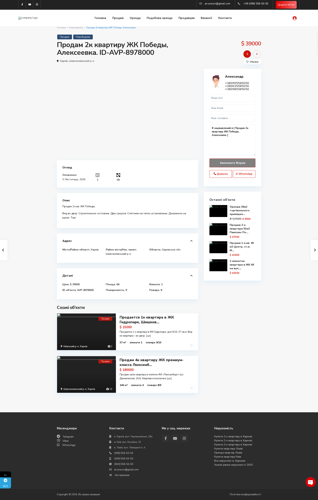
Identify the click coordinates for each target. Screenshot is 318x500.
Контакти (225, 18)
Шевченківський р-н (81, 61)
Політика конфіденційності (245, 494)
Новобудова (76, 27)
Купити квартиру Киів (227, 456)
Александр (234, 76)
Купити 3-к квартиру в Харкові (233, 444)
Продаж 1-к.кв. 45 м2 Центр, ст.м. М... (242, 246)
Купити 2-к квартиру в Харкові (233, 440)
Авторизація (121, 475)
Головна (100, 18)
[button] (195, 72)
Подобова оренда (159, 18)
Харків (64, 61)
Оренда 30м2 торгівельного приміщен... (240, 210)
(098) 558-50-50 (123, 453)
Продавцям (187, 18)
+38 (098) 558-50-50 (255, 3)
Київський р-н (71, 346)
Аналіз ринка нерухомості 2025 (233, 465)
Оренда (135, 18)
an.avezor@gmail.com (217, 3)
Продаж (118, 18)
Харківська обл (171, 249)
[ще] (148, 335)
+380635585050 (237, 86)
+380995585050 (237, 83)
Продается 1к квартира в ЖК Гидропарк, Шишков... (147, 320)
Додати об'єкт (286, 4)
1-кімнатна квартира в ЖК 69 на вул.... (242, 264)
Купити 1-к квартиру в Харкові (233, 436)
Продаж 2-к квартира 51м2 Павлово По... (240, 228)
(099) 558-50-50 (123, 458)
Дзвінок (222, 174)
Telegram (68, 436)
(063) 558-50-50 (123, 464)
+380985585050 (237, 89)
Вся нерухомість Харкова (229, 460)
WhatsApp (245, 174)
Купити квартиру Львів (228, 448)
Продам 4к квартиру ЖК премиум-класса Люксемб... (151, 362)
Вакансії (206, 18)
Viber (66, 441)
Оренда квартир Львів (228, 452)
